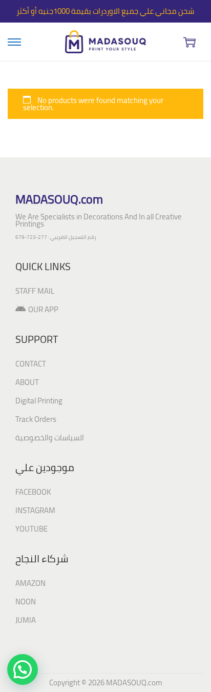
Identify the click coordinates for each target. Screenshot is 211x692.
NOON (25, 601)
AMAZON (30, 583)
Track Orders (35, 419)
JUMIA (25, 620)
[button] (22, 669)
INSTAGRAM (35, 510)
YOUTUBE (31, 528)
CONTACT (30, 363)
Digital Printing (38, 400)
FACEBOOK (33, 491)
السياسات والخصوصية (49, 437)
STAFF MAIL (34, 290)
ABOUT (27, 382)
